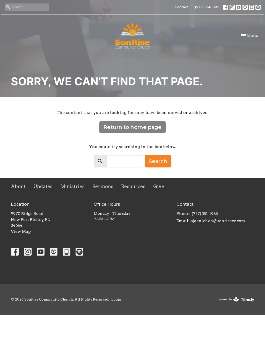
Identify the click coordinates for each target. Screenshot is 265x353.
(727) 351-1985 (207, 7)
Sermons (102, 186)
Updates (43, 186)
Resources (133, 186)
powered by (233, 304)
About (18, 186)
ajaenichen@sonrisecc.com (218, 221)
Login (116, 299)
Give (158, 186)
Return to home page (132, 127)
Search (158, 161)
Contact (182, 7)
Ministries (72, 186)
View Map (21, 231)
